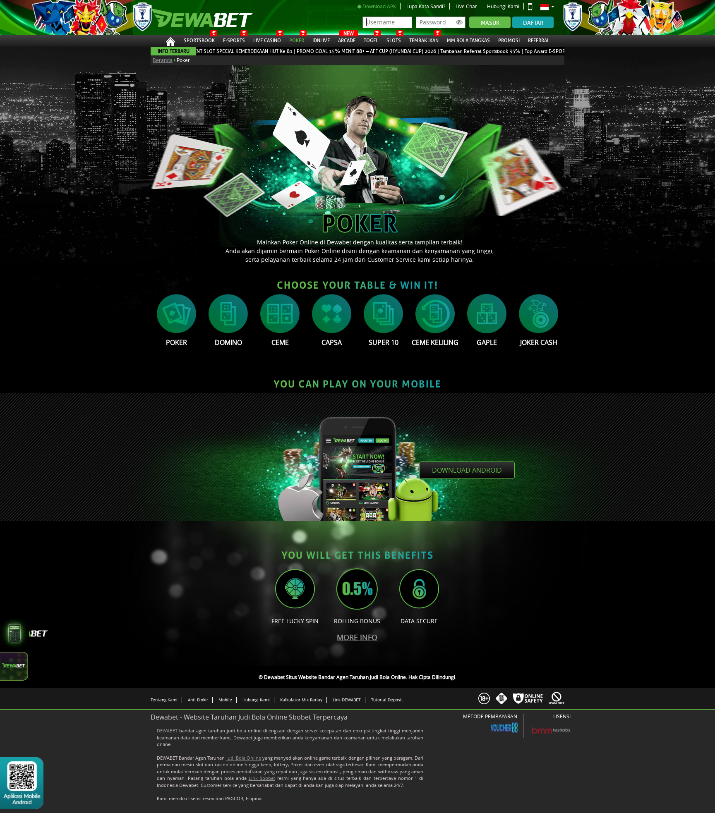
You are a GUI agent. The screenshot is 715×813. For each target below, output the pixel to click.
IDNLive (321, 40)
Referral (538, 40)
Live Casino (267, 40)
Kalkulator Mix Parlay (301, 700)
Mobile (225, 700)
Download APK (378, 6)
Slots (393, 40)
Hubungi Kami (503, 6)
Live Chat (466, 6)
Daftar (533, 22)
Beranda (163, 60)
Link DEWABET (347, 700)
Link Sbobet (262, 778)
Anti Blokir (198, 700)
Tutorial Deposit (387, 700)
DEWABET (167, 730)
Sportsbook (199, 40)
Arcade (346, 39)
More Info (357, 637)
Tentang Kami (164, 700)
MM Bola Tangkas (468, 40)
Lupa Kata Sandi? (425, 6)
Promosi (509, 40)
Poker (296, 40)
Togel (371, 40)
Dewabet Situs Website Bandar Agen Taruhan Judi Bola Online (193, 17)
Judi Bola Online (243, 758)
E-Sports (234, 40)
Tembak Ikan (424, 40)
